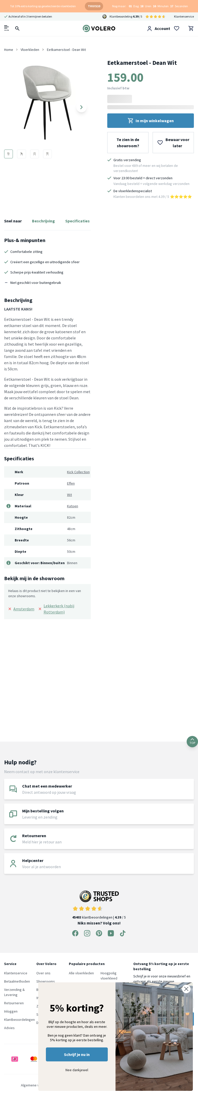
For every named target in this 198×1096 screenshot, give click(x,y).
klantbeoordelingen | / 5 (99, 917)
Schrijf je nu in (77, 1054)
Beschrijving (43, 220)
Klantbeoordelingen (19, 1019)
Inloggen (11, 1011)
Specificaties (77, 220)
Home (8, 49)
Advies (9, 1027)
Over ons (43, 973)
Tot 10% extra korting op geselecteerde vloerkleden (43, 6)
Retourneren (14, 1003)
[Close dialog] (186, 988)
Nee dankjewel (76, 1070)
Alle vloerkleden (81, 973)
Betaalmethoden (17, 981)
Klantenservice (184, 16)
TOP (192, 743)
